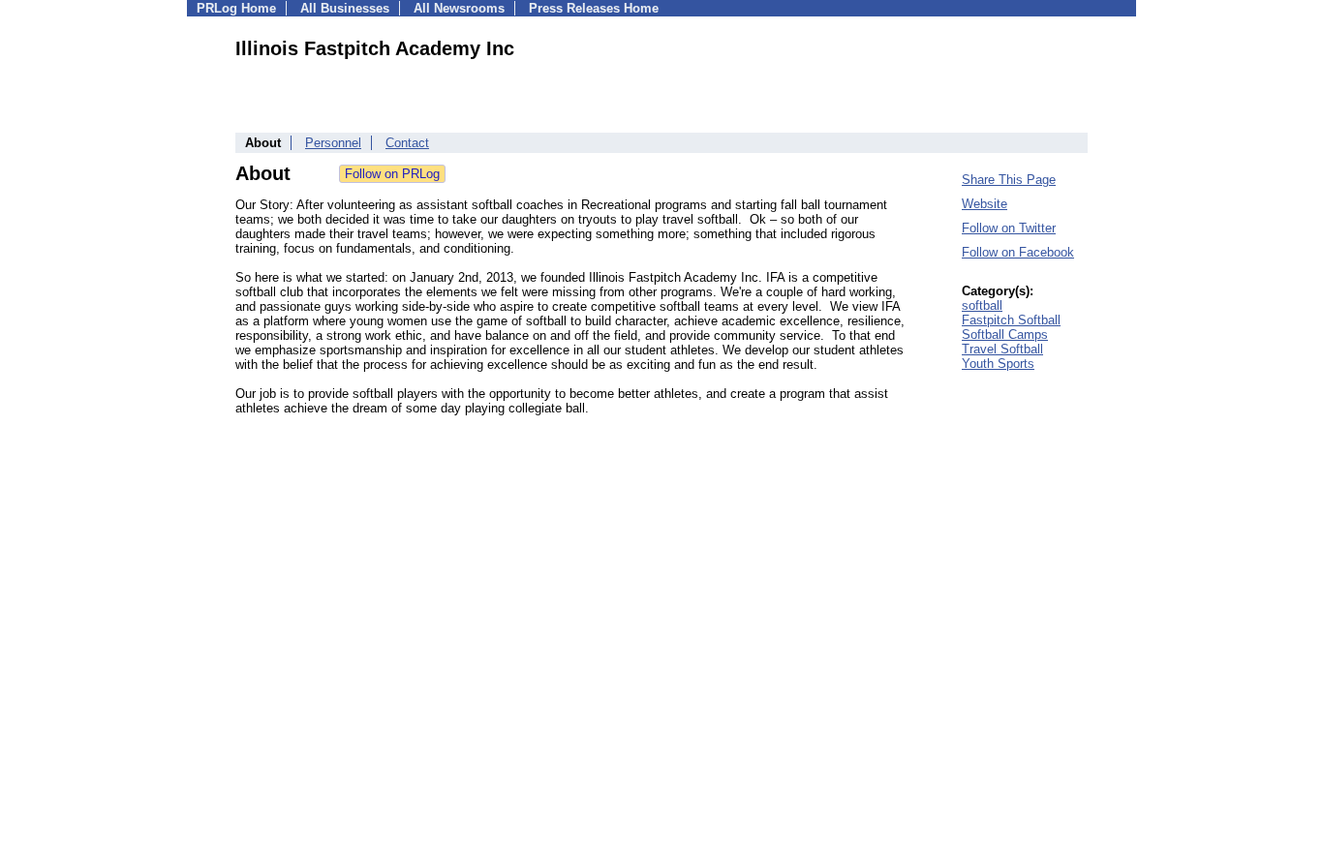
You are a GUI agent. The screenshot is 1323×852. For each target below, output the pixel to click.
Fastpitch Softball (1011, 320)
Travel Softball (1002, 349)
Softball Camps (1005, 334)
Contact (407, 143)
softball (982, 305)
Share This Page (1009, 179)
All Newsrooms (459, 8)
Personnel (333, 143)
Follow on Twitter (1009, 228)
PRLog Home (236, 8)
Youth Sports (998, 363)
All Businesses (344, 8)
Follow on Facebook (1018, 252)
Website (984, 204)
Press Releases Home (594, 8)
